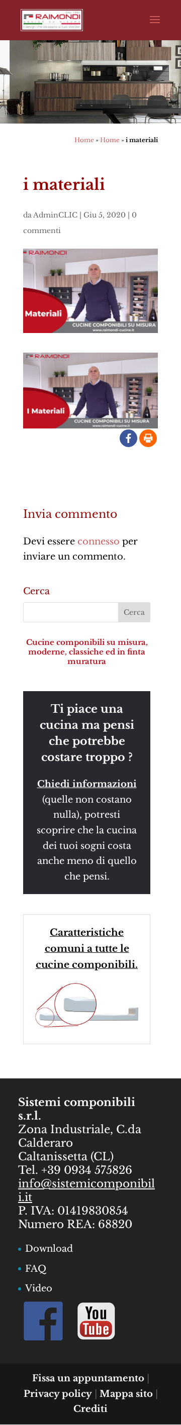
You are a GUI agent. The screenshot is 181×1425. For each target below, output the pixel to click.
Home (84, 140)
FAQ (35, 1268)
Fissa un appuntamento (88, 1378)
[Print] (148, 438)
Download (49, 1248)
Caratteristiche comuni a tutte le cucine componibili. (87, 948)
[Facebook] (128, 438)
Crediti (90, 1408)
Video (38, 1288)
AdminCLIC (55, 215)
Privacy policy (58, 1393)
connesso (98, 541)
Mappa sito (126, 1393)
